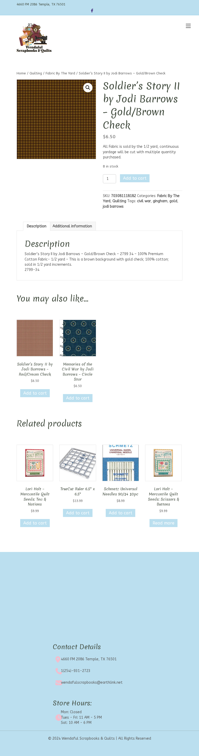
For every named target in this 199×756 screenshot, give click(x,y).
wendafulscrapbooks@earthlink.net (92, 682)
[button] (88, 87)
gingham (160, 201)
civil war (144, 201)
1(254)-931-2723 (75, 671)
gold (173, 201)
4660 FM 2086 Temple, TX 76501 (89, 659)
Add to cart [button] (35, 393)
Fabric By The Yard (60, 73)
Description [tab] (36, 226)
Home (21, 73)
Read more (163, 523)
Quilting (36, 73)
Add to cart (134, 178)
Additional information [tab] (72, 226)
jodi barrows (113, 206)
